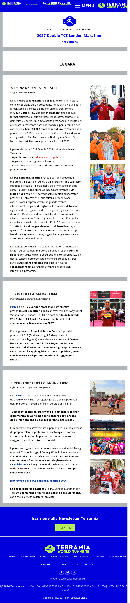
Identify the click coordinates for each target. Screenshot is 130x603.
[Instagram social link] (67, 572)
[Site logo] (114, 5)
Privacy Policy (62, 597)
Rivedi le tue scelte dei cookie (67, 578)
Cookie (47, 597)
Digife (83, 597)
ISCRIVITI (63, 527)
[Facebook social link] (61, 572)
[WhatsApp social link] (73, 572)
